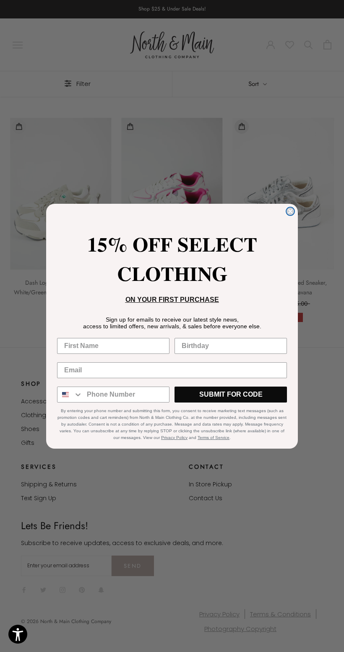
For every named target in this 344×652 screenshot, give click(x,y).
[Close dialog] (290, 211)
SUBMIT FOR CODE (231, 394)
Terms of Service (213, 437)
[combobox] (70, 394)
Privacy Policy (174, 437)
